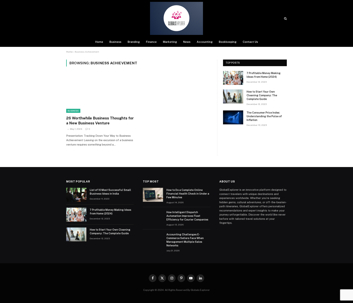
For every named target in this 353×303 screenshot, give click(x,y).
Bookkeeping (227, 41)
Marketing (170, 41)
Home (99, 41)
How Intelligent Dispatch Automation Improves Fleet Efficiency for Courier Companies (187, 216)
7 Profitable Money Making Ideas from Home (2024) (264, 75)
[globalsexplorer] (176, 18)
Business (115, 41)
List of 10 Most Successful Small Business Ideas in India (110, 192)
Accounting (205, 41)
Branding (134, 41)
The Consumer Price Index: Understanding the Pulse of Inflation (264, 116)
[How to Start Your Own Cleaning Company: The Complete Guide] (233, 96)
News (186, 41)
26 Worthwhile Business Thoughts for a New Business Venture (100, 120)
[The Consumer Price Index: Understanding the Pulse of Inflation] (233, 117)
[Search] (285, 18)
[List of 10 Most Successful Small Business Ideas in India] (76, 195)
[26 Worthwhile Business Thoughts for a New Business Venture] (100, 93)
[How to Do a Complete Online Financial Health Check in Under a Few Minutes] (153, 195)
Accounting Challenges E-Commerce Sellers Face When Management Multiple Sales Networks (185, 240)
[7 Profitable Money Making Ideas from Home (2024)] (233, 78)
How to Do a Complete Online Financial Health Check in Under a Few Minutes (187, 194)
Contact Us (250, 41)
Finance (151, 41)
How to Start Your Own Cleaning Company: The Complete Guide (262, 95)
